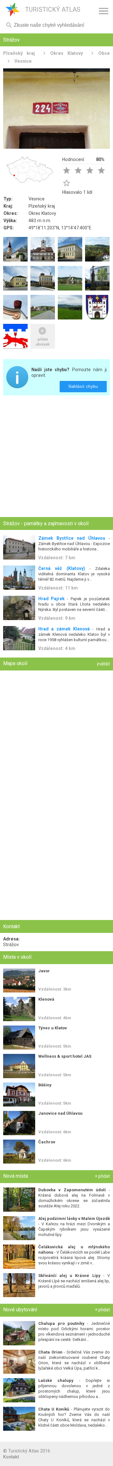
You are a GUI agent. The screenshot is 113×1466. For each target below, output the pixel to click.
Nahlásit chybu (83, 386)
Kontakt (11, 1456)
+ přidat (102, 1176)
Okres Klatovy (66, 53)
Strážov (11, 944)
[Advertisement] (56, 457)
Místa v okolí (17, 957)
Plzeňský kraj (19, 53)
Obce (104, 53)
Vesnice (23, 61)
